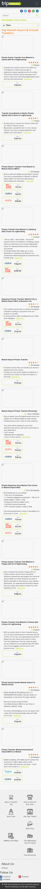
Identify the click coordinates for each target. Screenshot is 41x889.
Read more (28, 79)
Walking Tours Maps (11, 841)
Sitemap (5, 868)
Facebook (6, 877)
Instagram (6, 879)
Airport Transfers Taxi (11, 803)
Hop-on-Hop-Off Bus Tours (30, 803)
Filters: (8, 25)
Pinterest (25, 877)
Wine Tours (30, 828)
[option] (12, 84)
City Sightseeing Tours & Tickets (30, 842)
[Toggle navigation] (36, 3)
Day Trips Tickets (30, 816)
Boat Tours (11, 816)
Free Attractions (30, 855)
